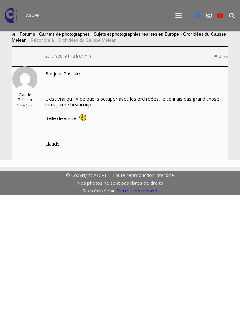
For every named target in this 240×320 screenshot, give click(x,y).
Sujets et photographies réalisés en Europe (136, 34)
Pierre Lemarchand (136, 191)
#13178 (221, 56)
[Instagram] (208, 15)
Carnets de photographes (64, 34)
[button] (178, 15)
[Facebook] (197, 15)
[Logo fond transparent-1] (12, 15)
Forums (27, 34)
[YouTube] (220, 15)
